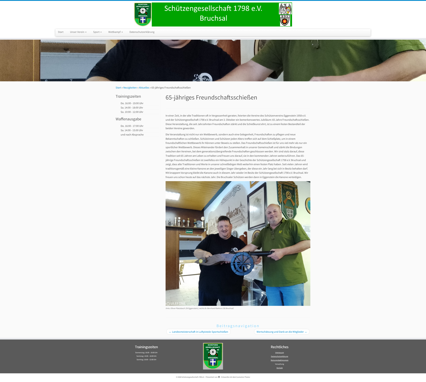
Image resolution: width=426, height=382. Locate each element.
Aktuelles (144, 87)
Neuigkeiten (130, 87)
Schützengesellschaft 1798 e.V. (193, 377)
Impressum (279, 352)
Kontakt (280, 368)
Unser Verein (77, 32)
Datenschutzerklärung (141, 32)
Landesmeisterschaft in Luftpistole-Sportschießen (198, 331)
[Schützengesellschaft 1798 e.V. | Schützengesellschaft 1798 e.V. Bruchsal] (213, 14)
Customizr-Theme (243, 377)
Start (60, 32)
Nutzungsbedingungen (279, 360)
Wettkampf (114, 32)
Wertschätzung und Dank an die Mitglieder (282, 331)
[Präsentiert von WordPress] (219, 376)
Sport (96, 32)
